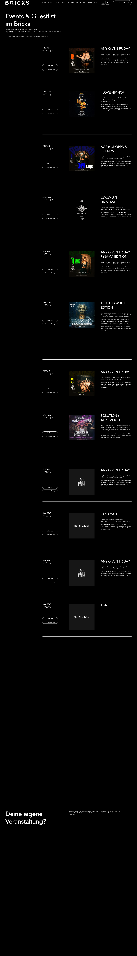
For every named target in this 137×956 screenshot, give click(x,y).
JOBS (95, 3)
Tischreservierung (50, 69)
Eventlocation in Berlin (113, 811)
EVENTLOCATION (80, 3)
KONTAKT (90, 3)
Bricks (119, 56)
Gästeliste (43, 36)
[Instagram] (103, 2)
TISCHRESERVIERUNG (122, 3)
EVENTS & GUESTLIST (54, 3)
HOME (44, 3)
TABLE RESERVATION (68, 3)
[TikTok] (107, 2)
